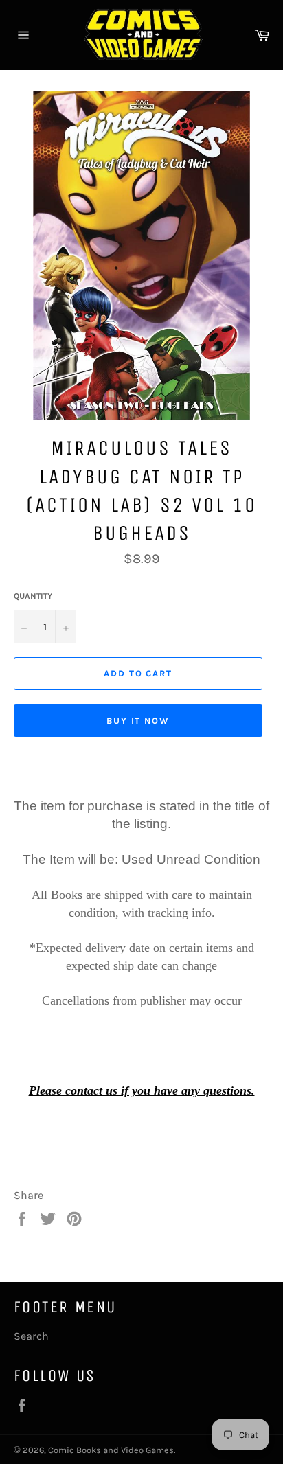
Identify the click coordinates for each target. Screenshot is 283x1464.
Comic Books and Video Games (111, 1450)
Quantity (33, 596)
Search (31, 1335)
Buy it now (138, 721)
